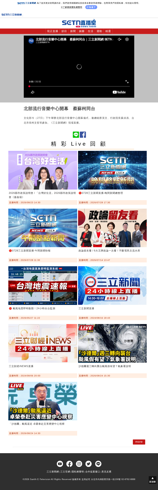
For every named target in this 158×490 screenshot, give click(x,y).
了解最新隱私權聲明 (72, 7)
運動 (99, 31)
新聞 (73, 31)
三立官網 (65, 471)
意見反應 (106, 471)
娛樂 (82, 31)
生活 (90, 31)
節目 (64, 31)
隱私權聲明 (78, 471)
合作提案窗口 (92, 471)
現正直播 (52, 31)
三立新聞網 (53, 471)
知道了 (92, 7)
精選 (108, 31)
